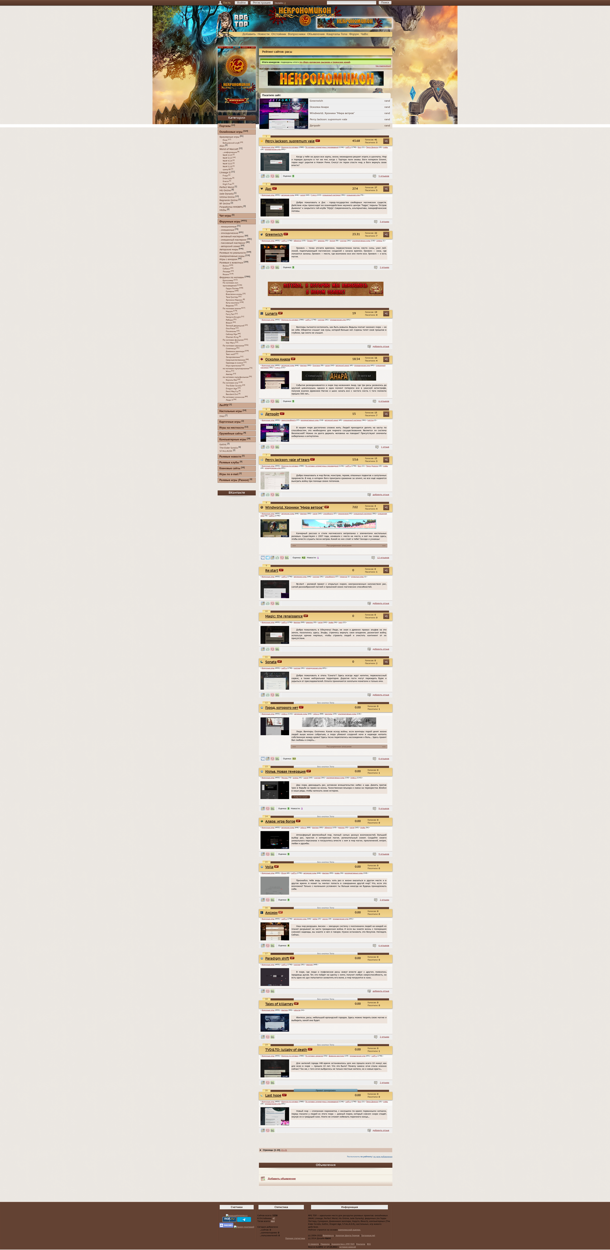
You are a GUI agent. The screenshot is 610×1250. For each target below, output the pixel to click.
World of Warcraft (229, 149)
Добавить (249, 34)
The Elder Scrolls (234, 386)
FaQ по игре (300, 797)
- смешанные (227, 229)
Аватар (229, 374)
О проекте (313, 1244)
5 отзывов (384, 176)
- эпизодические (229, 233)
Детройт (272, 414)
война (315, 919)
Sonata (271, 662)
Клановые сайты (229, 468)
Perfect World (227, 187)
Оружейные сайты (231, 434)
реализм (309, 965)
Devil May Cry (232, 391)
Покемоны (231, 331)
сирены (379, 241)
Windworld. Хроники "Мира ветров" (294, 508)
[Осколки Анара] (339, 380)
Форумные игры (268, 147)
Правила (325, 1244)
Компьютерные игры (232, 439)
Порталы (225, 126)
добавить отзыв (381, 346)
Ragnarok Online (229, 200)
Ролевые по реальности (233, 253)
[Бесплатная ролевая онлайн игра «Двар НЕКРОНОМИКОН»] (355, 28)
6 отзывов (384, 401)
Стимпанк (316, 365)
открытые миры (357, 577)
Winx (228, 371)
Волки (226, 266)
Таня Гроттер (232, 297)
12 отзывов (383, 557)
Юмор (283, 873)
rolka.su (316, 714)
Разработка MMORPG (231, 206)
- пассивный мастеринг (232, 243)
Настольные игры (230, 411)
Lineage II (225, 172)
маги (340, 622)
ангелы (295, 778)
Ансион (271, 913)
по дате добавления (382, 1157)
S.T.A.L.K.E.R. (226, 451)
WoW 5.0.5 (227, 164)
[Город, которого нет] (339, 726)
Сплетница (231, 348)
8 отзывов (384, 758)
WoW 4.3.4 (227, 161)
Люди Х (229, 400)
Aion (222, 145)
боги (359, 147)
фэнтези (303, 365)
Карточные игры (230, 422)
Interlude (227, 178)
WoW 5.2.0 (227, 166)
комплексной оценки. (349, 1230)
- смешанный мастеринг (233, 239)
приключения (343, 514)
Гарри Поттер (232, 288)
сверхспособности (288, 420)
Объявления (316, 34)
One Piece (230, 328)
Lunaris (271, 314)
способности (328, 514)
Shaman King (232, 337)
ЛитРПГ (224, 405)
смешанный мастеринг (331, 195)
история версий (347, 1247)
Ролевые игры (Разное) (234, 480)
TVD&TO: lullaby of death (286, 1050)
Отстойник (278, 34)
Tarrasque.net (368, 1235)
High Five (227, 184)
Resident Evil (232, 394)
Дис (268, 189)
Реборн (229, 320)
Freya (225, 176)
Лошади (226, 271)
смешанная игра (353, 195)
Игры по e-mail (228, 474)
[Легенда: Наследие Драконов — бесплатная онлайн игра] (325, 295)
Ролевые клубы (229, 462)
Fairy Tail (230, 314)
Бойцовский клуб (231, 143)
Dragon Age (231, 388)
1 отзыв (385, 447)
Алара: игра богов (280, 821)
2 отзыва (384, 267)
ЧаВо (364, 34)
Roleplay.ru (328, 1235)
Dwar (225, 140)
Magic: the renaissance (284, 616)
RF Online (225, 203)
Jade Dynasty (226, 193)
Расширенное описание (339, 545)
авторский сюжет (342, 365)
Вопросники (296, 34)
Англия (332, 241)
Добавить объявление (282, 1178)
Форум (354, 34)
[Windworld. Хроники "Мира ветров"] (339, 528)
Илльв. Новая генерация (285, 772)
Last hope (273, 1096)
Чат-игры (225, 216)
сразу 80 (227, 169)
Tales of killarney (279, 1004)
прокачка (343, 577)
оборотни (297, 241)
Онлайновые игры (231, 132)
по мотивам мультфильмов (235, 377)
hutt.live (370, 420)
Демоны (284, 778)
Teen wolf (230, 354)
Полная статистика (295, 1238)
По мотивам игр (230, 383)
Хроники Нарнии (234, 300)
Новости (263, 34)
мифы (385, 147)
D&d (222, 416)
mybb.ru (284, 714)
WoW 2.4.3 (227, 155)
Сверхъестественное (235, 360)
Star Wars (230, 343)
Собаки (226, 269)
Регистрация (262, 2)
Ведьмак (230, 306)
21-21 (284, 1150)
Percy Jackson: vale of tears (287, 460)
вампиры (328, 714)
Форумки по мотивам (289, 147)
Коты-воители (232, 303)
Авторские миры (229, 249)
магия (302, 195)
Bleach (229, 323)
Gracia (226, 181)
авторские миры (287, 195)
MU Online (225, 190)
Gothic (223, 444)
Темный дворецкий (235, 326)
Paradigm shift (277, 959)
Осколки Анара (277, 359)
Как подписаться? (383, 66)
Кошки (226, 274)
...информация (230, 152)
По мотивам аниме (232, 308)
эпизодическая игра (273, 149)
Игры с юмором (228, 259)
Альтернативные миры (232, 256)
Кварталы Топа (336, 34)
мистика (343, 241)
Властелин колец (234, 294)
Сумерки (230, 291)
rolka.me (297, 1010)
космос (325, 919)
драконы (321, 241)
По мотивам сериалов (314, 1056)
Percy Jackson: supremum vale (290, 141)
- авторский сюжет (230, 246)
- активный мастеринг (232, 236)
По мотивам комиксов (233, 397)
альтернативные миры (361, 241)
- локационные (228, 226)
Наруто (229, 311)
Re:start (271, 571)
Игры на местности (231, 428)
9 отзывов (384, 808)
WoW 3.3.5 (227, 158)
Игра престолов (233, 366)
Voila (269, 867)
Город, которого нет (281, 708)
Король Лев (231, 380)
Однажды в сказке (234, 363)
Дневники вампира (336, 1056)
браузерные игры (229, 137)
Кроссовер (228, 280)
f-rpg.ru (314, 195)
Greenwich (274, 235)
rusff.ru (348, 147)
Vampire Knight (233, 317)
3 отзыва (384, 221)
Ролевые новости (230, 457)
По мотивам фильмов (233, 340)
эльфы (331, 622)
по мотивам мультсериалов (236, 368)
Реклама (360, 1244)
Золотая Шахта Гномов (347, 1235)
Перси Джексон (372, 147)
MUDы (223, 210)
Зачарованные (233, 357)
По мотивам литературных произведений (322, 147)
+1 (386, 141)
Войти (241, 2)
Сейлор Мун (231, 334)
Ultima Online (227, 197)
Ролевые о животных (231, 262)
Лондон (310, 241)
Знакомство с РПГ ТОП (342, 1244)
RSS (369, 1244)
